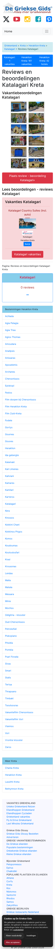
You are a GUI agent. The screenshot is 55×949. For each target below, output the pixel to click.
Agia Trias (10, 330)
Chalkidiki (11, 871)
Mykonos (11, 891)
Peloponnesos (13, 864)
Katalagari (9, 49)
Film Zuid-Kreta (13, 413)
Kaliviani (9, 476)
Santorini (11, 895)
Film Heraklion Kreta (16, 406)
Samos (10, 901)
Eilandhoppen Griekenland (20, 809)
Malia (8, 580)
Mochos (9, 608)
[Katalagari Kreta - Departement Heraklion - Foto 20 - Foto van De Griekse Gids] (18, 163)
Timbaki (9, 698)
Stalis (8, 677)
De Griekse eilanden (17, 843)
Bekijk (27, 244)
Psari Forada (11, 656)
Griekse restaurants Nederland (22, 912)
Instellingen (31, 936)
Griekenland (10, 45)
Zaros (8, 747)
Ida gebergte (12, 455)
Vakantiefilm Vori (14, 719)
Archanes (10, 371)
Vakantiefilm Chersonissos (19, 712)
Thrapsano (10, 691)
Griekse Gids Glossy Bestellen (22, 833)
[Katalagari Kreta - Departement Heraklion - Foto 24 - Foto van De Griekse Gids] (36, 106)
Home (8, 31)
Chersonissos (12, 378)
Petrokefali (11, 628)
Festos (8, 392)
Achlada (9, 316)
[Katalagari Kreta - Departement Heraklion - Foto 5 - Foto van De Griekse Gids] (18, 106)
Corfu (9, 881)
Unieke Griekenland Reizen (20, 806)
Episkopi (9, 385)
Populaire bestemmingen (19, 847)
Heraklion (10, 448)
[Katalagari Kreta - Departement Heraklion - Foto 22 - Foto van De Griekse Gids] (18, 140)
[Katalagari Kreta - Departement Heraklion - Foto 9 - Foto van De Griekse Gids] (36, 140)
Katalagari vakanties (27, 254)
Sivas (8, 663)
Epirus (9, 867)
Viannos (9, 726)
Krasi (7, 559)
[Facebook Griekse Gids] (38, 19)
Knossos (9, 517)
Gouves (9, 441)
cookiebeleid (18, 930)
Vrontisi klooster (14, 740)
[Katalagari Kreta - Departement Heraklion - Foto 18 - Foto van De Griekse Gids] (36, 129)
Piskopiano (11, 635)
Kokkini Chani (12, 524)
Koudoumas (11, 545)
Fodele (8, 420)
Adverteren (12, 837)
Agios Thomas (12, 337)
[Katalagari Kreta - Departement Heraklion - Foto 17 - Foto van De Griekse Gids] (36, 151)
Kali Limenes (11, 469)
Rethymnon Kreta (14, 788)
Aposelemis (11, 364)
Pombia (9, 649)
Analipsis (10, 350)
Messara (9, 594)
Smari (8, 670)
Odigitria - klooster (15, 615)
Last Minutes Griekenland (19, 823)
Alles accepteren (13, 942)
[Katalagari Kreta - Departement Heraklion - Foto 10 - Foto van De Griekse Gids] (18, 151)
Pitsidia (9, 642)
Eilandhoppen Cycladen (19, 813)
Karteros (9, 496)
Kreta (23, 45)
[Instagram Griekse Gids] (27, 19)
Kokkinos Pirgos (13, 531)
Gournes (9, 434)
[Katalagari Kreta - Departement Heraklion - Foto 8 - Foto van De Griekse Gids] (18, 129)
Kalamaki (10, 462)
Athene (10, 878)
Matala (8, 587)
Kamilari (9, 489)
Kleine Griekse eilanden (18, 854)
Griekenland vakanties (18, 816)
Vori (7, 733)
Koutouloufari (12, 552)
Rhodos (10, 898)
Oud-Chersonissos (15, 622)
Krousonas (10, 566)
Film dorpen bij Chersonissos (20, 399)
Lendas (9, 573)
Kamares (9, 483)
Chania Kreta (12, 767)
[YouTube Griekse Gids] (17, 19)
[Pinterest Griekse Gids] (49, 19)
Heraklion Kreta (37, 45)
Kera (7, 510)
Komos (8, 538)
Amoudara (10, 344)
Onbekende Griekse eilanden (21, 850)
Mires (8, 601)
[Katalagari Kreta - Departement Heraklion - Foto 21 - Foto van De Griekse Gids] (18, 117)
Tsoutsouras (11, 705)
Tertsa (8, 684)
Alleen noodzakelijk (14, 936)
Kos (8, 888)
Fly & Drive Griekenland (18, 820)
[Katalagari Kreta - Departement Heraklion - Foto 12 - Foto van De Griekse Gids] (36, 163)
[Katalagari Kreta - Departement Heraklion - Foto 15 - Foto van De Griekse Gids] (36, 117)
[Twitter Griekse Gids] (6, 19)
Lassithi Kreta (12, 781)
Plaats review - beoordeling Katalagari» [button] (27, 178)
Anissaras (10, 357)
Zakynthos (12, 905)
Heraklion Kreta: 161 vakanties (26, 61)
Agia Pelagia (11, 323)
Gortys (8, 427)
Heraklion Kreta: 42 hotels (44, 61)
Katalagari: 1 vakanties (9, 61)
